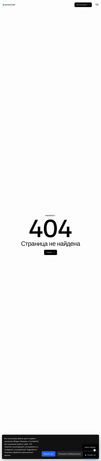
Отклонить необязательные (70, 454)
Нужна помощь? (90, 447)
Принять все (48, 454)
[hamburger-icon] (97, 5)
